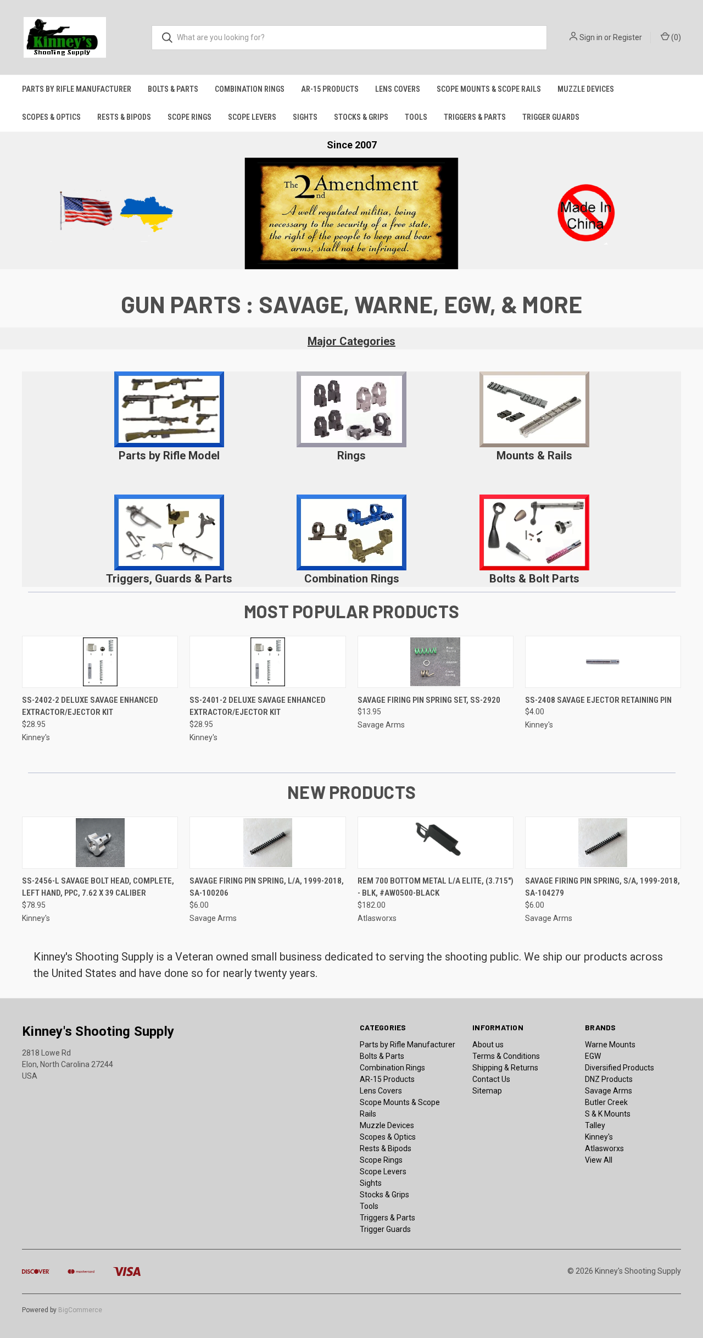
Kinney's (599, 1136)
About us (488, 1044)
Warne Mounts (610, 1044)
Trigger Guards (550, 117)
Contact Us (491, 1079)
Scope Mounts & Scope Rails (489, 89)
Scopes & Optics (51, 117)
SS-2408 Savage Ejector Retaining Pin (598, 700)
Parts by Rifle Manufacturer (76, 89)
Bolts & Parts (173, 89)
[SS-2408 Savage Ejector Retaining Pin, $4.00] (603, 662)
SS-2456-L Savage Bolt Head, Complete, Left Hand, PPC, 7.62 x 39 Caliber (98, 887)
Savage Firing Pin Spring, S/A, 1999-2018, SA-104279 (602, 887)
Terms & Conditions (506, 1056)
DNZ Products (609, 1079)
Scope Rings (189, 117)
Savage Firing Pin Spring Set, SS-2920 (429, 700)
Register (627, 37)
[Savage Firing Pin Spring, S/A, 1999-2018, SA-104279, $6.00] (603, 843)
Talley (595, 1125)
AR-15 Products (330, 89)
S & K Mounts (608, 1113)
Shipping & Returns (505, 1067)
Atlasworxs (604, 1148)
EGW (593, 1056)
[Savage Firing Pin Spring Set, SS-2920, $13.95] (435, 662)
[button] (168, 409)
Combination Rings (249, 89)
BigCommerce (80, 1310)
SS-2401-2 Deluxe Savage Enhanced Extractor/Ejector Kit (257, 706)
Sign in (590, 37)
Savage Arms (608, 1090)
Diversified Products (619, 1067)
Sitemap (487, 1090)
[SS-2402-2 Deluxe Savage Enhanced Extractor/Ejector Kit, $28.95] (100, 662)
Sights (305, 117)
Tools (416, 117)
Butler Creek (606, 1102)
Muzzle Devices (585, 89)
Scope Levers (252, 117)
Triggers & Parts (475, 117)
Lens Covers (397, 89)
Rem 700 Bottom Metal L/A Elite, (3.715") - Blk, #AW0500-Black (436, 887)
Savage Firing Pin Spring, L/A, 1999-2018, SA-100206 (266, 887)
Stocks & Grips (361, 117)
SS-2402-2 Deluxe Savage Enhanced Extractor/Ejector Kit (90, 706)
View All (598, 1160)
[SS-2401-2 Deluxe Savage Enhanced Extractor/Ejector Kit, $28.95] (267, 662)
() (675, 37)
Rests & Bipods (124, 117)
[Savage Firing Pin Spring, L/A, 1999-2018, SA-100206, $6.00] (267, 843)
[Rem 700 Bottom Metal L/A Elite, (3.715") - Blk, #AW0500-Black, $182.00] (435, 843)
